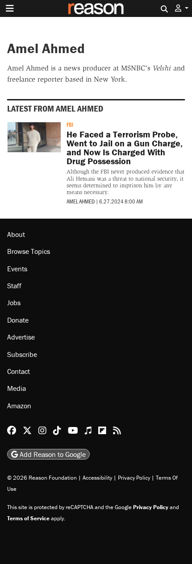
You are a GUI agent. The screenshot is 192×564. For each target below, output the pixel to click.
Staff (14, 285)
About (16, 234)
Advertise (21, 336)
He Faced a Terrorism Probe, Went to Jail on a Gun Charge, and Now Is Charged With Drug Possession (125, 147)
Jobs (14, 302)
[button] (181, 8)
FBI (70, 124)
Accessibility (97, 477)
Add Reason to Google (52, 454)
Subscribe (22, 354)
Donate (18, 319)
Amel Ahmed (81, 201)
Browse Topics (28, 251)
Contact (18, 371)
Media (16, 388)
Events (17, 268)
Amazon (19, 405)
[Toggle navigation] (10, 8)
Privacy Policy (134, 477)
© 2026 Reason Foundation (42, 477)
